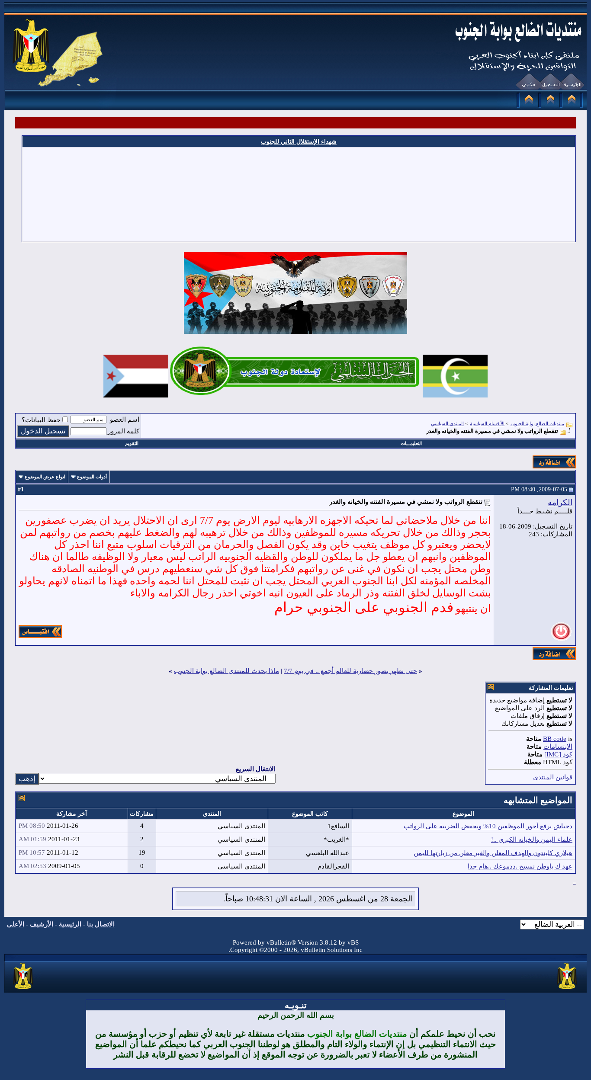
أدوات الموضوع (92, 476)
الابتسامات (557, 746)
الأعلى (15, 924)
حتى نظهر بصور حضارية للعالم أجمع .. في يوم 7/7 (350, 670)
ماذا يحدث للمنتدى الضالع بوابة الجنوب (226, 670)
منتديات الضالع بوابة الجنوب (537, 423)
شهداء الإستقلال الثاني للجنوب (299, 141)
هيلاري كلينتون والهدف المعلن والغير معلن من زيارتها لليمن (493, 852)
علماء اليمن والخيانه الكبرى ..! (531, 839)
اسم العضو (124, 419)
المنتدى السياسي (447, 423)
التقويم (131, 443)
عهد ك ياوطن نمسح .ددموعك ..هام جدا (520, 866)
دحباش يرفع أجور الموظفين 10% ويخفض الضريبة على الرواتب (488, 826)
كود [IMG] (558, 754)
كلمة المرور (123, 431)
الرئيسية (70, 924)
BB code (554, 738)
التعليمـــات (411, 443)
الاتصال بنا (101, 924)
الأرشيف (41, 924)
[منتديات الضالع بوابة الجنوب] (23, 989)
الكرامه (560, 502)
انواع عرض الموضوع (45, 476)
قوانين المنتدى (552, 777)
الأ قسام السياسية (487, 423)
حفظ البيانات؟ (41, 420)
